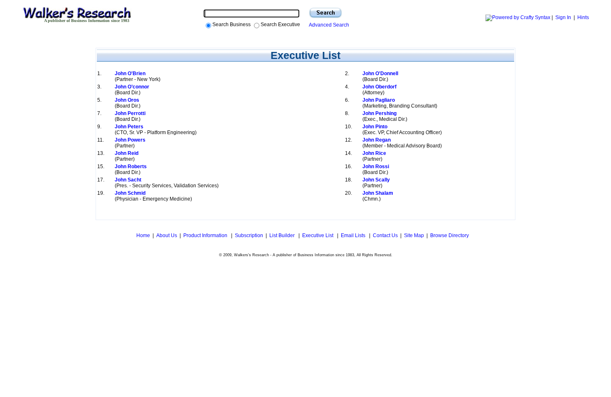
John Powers (130, 140)
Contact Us (385, 235)
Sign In (563, 17)
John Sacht (128, 180)
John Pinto (374, 127)
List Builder (282, 235)
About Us (166, 235)
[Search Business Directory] (325, 13)
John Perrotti (130, 113)
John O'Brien (130, 73)
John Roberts (131, 166)
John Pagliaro (378, 100)
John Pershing (379, 113)
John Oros (127, 100)
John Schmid (130, 193)
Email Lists (354, 235)
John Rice (374, 153)
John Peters (129, 127)
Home (142, 235)
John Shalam (377, 193)
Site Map (414, 235)
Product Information (206, 235)
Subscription (249, 235)
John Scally (376, 180)
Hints (583, 17)
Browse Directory (449, 235)
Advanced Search (327, 25)
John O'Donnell (380, 73)
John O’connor (132, 87)
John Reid (126, 153)
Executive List (318, 235)
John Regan (376, 140)
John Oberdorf (379, 87)
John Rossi (375, 166)
